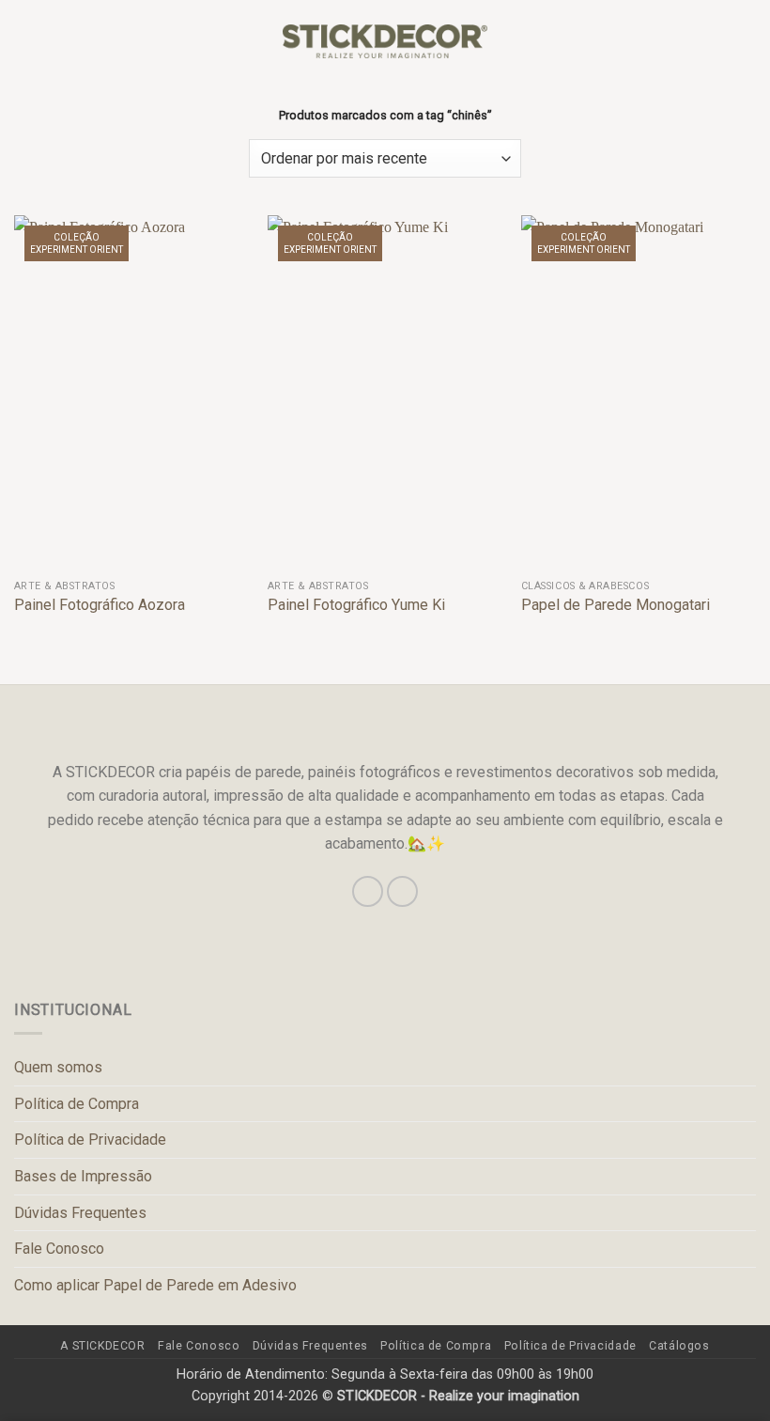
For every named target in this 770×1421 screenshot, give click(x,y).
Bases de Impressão (83, 1176)
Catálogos (679, 1345)
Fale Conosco (59, 1248)
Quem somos (58, 1067)
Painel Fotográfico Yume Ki (356, 605)
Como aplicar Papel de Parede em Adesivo (155, 1285)
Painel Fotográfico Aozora (99, 605)
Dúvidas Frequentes (80, 1213)
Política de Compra (76, 1104)
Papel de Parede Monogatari (615, 605)
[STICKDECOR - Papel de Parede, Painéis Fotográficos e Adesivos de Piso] (385, 41)
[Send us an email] (402, 891)
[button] (25, 41)
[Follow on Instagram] (367, 891)
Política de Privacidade (90, 1139)
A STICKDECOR (102, 1345)
